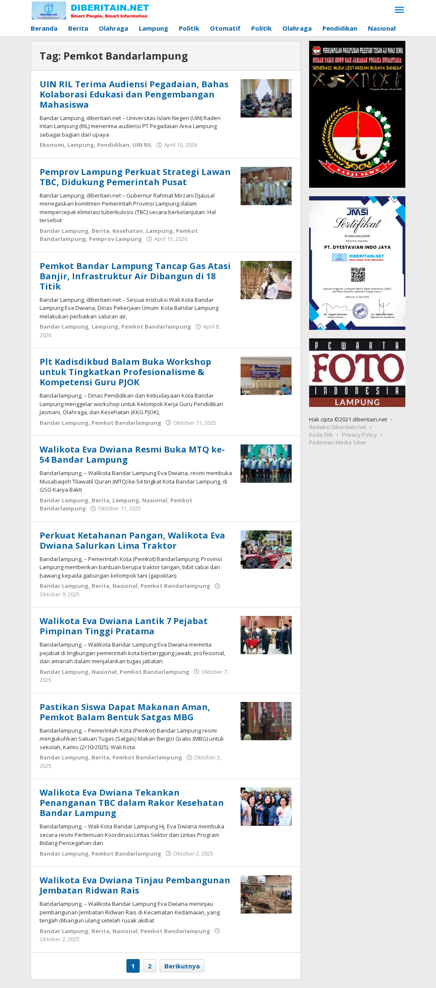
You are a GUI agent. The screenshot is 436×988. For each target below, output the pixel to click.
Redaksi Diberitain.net (337, 427)
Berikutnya (182, 966)
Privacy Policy (359, 434)
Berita (100, 231)
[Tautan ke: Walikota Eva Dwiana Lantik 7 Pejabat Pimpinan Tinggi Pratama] (266, 634)
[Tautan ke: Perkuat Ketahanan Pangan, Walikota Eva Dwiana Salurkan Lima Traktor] (266, 548)
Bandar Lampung (64, 231)
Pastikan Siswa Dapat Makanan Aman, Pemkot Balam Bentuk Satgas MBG (125, 712)
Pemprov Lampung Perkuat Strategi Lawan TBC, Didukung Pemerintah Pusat (135, 177)
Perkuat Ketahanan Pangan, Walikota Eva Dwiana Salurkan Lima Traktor (132, 540)
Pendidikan (113, 145)
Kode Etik (321, 434)
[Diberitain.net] (90, 10)
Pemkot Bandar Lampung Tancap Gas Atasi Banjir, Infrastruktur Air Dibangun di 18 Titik (135, 276)
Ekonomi (52, 145)
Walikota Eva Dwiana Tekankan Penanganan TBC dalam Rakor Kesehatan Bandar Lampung (132, 803)
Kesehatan (127, 231)
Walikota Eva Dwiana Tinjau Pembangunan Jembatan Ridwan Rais (135, 885)
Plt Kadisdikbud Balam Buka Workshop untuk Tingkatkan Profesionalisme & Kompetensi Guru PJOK (125, 372)
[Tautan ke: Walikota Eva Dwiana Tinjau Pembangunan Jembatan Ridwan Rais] (266, 893)
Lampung (80, 145)
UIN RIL (142, 145)
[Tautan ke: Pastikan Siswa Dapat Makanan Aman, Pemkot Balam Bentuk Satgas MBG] (266, 720)
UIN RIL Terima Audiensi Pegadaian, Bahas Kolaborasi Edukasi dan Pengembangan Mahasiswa (134, 94)
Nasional (154, 500)
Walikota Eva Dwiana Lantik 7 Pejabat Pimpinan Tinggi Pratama (124, 626)
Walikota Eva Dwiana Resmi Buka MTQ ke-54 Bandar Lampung (132, 454)
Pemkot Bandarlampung (156, 326)
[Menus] (399, 10)
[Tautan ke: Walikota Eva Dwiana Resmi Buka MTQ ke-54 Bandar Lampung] (266, 462)
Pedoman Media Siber (338, 442)
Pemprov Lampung (115, 239)
